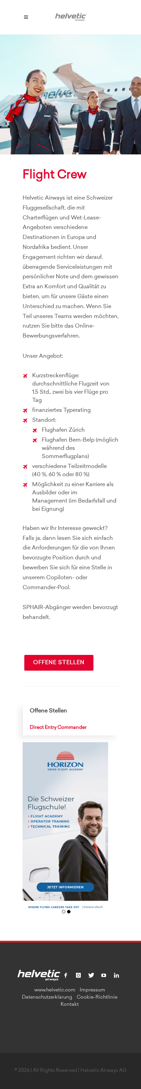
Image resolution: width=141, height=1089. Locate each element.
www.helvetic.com (54, 990)
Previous (30, 831)
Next (100, 831)
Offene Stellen (59, 663)
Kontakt (70, 1004)
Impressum (92, 990)
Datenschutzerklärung (47, 997)
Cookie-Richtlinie (97, 997)
